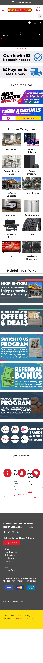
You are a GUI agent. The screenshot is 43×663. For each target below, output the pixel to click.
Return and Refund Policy (13, 602)
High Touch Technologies (25, 618)
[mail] (13, 532)
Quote (38, 7)
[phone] (18, 532)
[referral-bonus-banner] (21, 364)
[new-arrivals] (21, 107)
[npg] (21, 393)
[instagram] (9, 532)
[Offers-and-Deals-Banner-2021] (21, 306)
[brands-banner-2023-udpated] (21, 422)
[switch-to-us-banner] (21, 335)
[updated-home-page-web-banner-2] (21, 66)
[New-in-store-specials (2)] (21, 91)
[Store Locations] (13, 2)
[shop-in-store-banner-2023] (21, 276)
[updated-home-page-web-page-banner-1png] (21, 52)
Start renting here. (27, 527)
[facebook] (4, 532)
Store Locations (23, 2)
